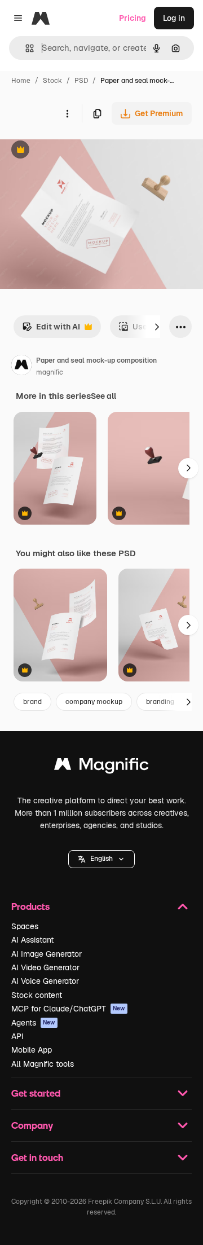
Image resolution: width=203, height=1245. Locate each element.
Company (32, 1125)
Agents (33, 1023)
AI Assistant (32, 940)
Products (30, 906)
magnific (49, 372)
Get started (35, 1093)
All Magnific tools (42, 1064)
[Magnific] (101, 767)
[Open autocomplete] (25, 48)
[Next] (157, 326)
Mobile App (31, 1050)
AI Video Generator (45, 967)
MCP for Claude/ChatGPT (68, 1009)
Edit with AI (51, 330)
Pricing (132, 18)
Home (20, 80)
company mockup (93, 701)
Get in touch (37, 1157)
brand (32, 701)
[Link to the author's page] (21, 367)
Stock (52, 80)
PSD (81, 80)
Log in (174, 18)
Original (72, 151)
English (101, 858)
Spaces (24, 926)
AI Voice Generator (45, 981)
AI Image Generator (46, 954)
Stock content (36, 995)
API (17, 1036)
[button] (101, 859)
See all (103, 396)
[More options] (67, 113)
